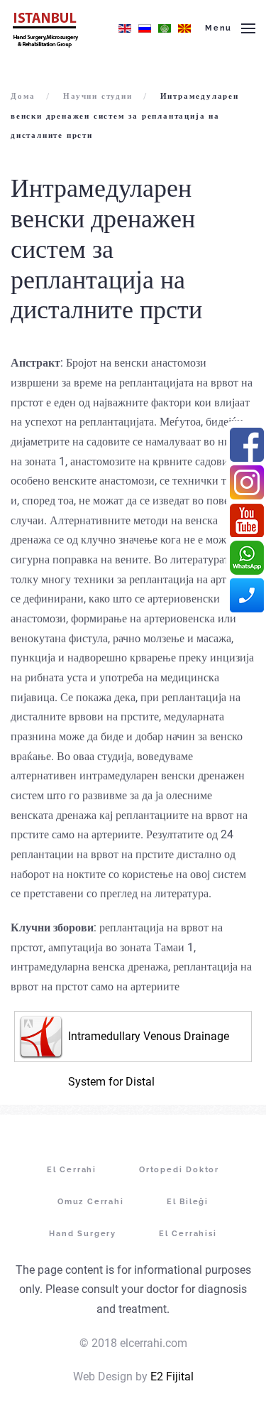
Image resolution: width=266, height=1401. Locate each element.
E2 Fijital (172, 1376)
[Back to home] (45, 28)
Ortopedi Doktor (179, 1169)
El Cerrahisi (188, 1233)
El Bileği (188, 1201)
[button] (230, 28)
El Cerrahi (71, 1169)
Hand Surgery (82, 1233)
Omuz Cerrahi (90, 1201)
